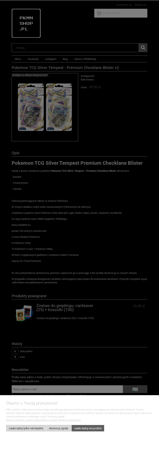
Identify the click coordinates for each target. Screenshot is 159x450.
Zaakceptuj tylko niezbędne (26, 428)
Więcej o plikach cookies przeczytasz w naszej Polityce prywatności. (43, 420)
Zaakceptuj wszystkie (88, 428)
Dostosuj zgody (58, 428)
